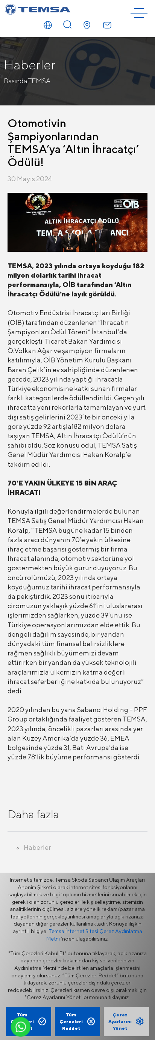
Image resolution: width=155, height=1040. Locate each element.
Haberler (37, 847)
